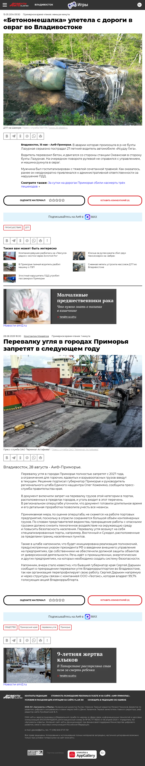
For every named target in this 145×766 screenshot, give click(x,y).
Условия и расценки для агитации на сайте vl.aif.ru (54, 700)
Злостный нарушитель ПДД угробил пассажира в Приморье (39, 277)
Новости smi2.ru (15, 325)
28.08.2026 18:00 (12, 336)
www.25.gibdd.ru (58, 127)
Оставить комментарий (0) (115, 200)
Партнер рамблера (55, 753)
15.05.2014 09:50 (11, 14)
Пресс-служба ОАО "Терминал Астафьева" (75, 449)
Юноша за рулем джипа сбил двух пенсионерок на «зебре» (107, 254)
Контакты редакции (36, 696)
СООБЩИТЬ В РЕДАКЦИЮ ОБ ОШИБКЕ (107, 700)
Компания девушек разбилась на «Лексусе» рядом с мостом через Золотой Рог (43, 254)
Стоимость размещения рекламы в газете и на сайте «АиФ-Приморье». (90, 696)
